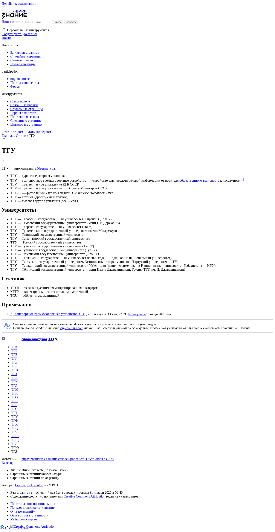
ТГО (14, 397)
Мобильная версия (24, 519)
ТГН (14, 393)
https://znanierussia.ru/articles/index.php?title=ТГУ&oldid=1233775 (67, 459)
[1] (242, 179)
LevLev (20, 485)
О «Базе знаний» (22, 511)
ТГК (14, 382)
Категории (9, 463)
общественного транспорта (199, 180)
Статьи (21, 135)
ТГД (14, 362)
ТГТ (14, 413)
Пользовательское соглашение (32, 507)
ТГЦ (14, 428)
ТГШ (15, 436)
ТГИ (14, 378)
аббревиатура (45, 168)
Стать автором (12, 132)
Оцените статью (16, 528)
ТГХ (14, 424)
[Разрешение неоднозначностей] (3, 161)
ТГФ (14, 420)
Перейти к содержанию (19, 3)
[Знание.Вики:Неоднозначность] (7, 327)
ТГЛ (14, 385)
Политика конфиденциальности (33, 503)
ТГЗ (14, 374)
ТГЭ (14, 444)
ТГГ (14, 358)
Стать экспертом (38, 132)
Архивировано (137, 314)
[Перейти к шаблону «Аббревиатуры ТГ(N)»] (3, 338)
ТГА (14, 347)
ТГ (50, 339)
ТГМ (14, 389)
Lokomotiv (34, 485)
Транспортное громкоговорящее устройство (49, 314)
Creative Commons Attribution (84, 496)
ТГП (14, 401)
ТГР (14, 405)
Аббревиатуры (34, 339)
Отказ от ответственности (29, 515)
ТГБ (14, 351)
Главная (7, 135)
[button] (4, 29)
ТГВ (14, 354)
